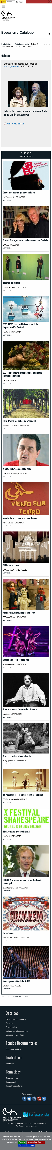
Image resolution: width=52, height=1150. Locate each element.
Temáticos (13, 1072)
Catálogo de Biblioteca (15, 1035)
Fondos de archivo (13, 1049)
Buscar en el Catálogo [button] (17, 32)
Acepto (22, 1142)
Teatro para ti (11, 1082)
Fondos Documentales (22, 1043)
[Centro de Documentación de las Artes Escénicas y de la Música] (8, 16)
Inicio (3, 44)
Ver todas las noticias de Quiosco (14, 996)
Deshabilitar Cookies (35, 1142)
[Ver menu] (3, 6)
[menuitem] (46, 6)
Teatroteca (13, 1057)
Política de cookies (26, 1145)
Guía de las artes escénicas (17, 1031)
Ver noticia (7, 200)
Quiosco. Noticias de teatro (18, 44)
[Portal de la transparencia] (36, 1114)
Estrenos (9, 1023)
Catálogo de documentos (16, 1019)
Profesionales (11, 1027)
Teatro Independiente (14, 1086)
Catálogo (12, 1013)
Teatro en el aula (12, 1078)
